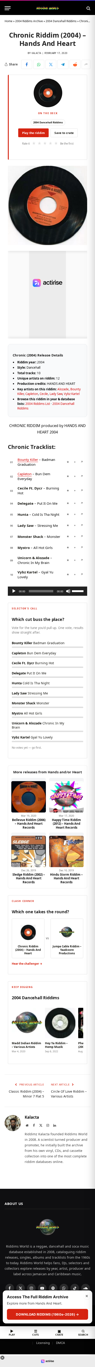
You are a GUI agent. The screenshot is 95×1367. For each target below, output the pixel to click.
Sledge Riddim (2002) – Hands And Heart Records (28, 878)
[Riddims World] (47, 8)
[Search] (88, 8)
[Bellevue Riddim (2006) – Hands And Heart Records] (28, 795)
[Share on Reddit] (75, 64)
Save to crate (64, 133)
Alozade (63, 389)
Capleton (31, 394)
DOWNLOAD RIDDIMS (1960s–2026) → (47, 1314)
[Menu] (8, 8)
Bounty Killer (28, 459)
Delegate (25, 503)
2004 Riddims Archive (29, 21)
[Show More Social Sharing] (86, 64)
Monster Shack (30, 536)
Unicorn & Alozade (33, 557)
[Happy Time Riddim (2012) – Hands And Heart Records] (66, 795)
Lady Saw (56, 394)
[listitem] (27, 1031)
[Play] (14, 591)
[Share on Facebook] (26, 64)
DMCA (60, 1343)
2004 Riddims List (37, 404)
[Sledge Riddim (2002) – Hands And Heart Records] (28, 850)
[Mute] (68, 591)
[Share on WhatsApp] (38, 64)
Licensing (43, 1343)
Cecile (44, 394)
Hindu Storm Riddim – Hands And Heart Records (66, 878)
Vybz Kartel (72, 394)
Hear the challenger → (27, 964)
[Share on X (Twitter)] (50, 64)
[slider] (78, 591)
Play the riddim (33, 133)
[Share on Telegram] (62, 64)
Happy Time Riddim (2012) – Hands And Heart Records (66, 823)
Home (8, 21)
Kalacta (36, 53)
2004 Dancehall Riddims (61, 21)
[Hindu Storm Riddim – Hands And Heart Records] (66, 850)
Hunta (23, 514)
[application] (47, 591)
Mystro (24, 547)
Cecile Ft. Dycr (30, 488)
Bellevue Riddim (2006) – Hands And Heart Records (28, 823)
